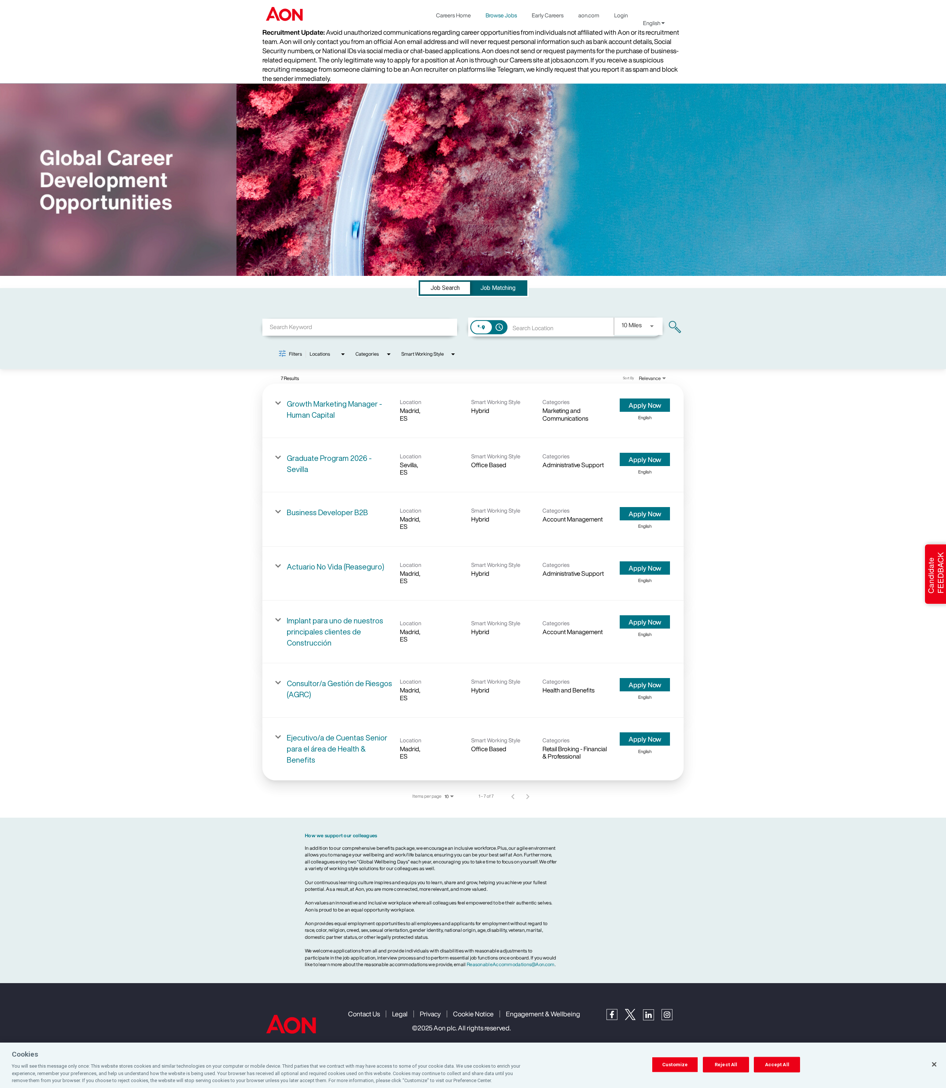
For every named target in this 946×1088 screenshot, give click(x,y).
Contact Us (364, 1014)
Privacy (430, 1014)
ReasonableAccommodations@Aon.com (511, 964)
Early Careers (548, 15)
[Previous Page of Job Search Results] (513, 796)
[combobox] (360, 327)
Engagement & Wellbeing (543, 1014)
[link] (473, 411)
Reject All (726, 1064)
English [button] (652, 23)
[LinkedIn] (652, 1018)
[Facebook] (615, 1018)
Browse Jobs (501, 15)
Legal (400, 1014)
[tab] (445, 288)
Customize (675, 1064)
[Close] (934, 1064)
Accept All (777, 1064)
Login (621, 15)
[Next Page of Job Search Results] (527, 796)
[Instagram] (670, 1018)
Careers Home (453, 15)
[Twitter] (634, 1018)
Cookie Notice (473, 1014)
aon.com (588, 15)
